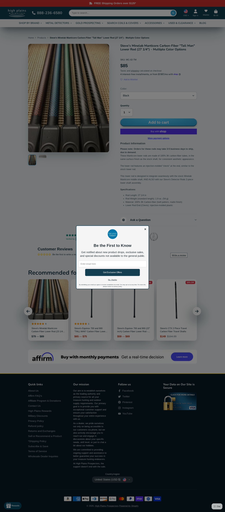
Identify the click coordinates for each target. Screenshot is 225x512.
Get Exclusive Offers (112, 272)
